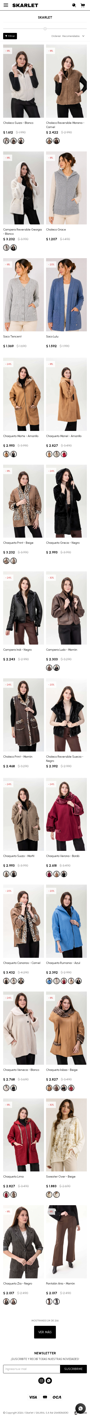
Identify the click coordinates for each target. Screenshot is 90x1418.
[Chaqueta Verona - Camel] (56, 874)
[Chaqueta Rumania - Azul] (66, 921)
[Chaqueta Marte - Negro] (13, 454)
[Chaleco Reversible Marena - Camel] (66, 81)
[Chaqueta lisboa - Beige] (66, 1028)
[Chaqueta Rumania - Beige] (71, 981)
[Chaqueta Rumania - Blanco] (56, 981)
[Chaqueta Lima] (23, 1135)
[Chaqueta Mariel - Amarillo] (66, 394)
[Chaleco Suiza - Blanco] (23, 81)
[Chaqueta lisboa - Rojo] (71, 1088)
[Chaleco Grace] (66, 188)
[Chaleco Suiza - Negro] (21, 141)
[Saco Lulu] (66, 294)
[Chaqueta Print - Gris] (13, 561)
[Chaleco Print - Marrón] (23, 714)
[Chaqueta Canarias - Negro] (21, 981)
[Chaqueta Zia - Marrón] (13, 1301)
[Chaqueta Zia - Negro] (23, 1241)
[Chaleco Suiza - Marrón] (13, 141)
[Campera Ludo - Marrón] (66, 608)
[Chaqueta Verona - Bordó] (66, 814)
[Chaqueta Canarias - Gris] (13, 981)
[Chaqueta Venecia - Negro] (13, 1088)
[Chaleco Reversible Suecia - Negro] (66, 714)
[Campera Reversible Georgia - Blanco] (23, 188)
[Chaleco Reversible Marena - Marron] (56, 141)
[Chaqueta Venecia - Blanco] (23, 1028)
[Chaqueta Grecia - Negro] (66, 501)
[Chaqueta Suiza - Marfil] (23, 814)
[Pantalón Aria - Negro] (56, 1301)
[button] (74, 5)
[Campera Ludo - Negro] (56, 668)
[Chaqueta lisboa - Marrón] (56, 1088)
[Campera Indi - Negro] (23, 608)
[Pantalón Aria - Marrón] (66, 1241)
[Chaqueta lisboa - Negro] (64, 1088)
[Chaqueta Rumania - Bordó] (64, 981)
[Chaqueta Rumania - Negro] (78, 981)
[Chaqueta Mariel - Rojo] (64, 454)
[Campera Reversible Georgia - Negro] (13, 247)
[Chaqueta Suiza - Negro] (13, 874)
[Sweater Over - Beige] (66, 1135)
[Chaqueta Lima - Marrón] (13, 1194)
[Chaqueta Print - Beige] (23, 501)
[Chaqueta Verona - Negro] (64, 874)
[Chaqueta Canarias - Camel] (23, 921)
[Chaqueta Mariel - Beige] (56, 454)
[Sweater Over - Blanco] (56, 1194)
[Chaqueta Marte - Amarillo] (23, 394)
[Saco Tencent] (23, 294)
